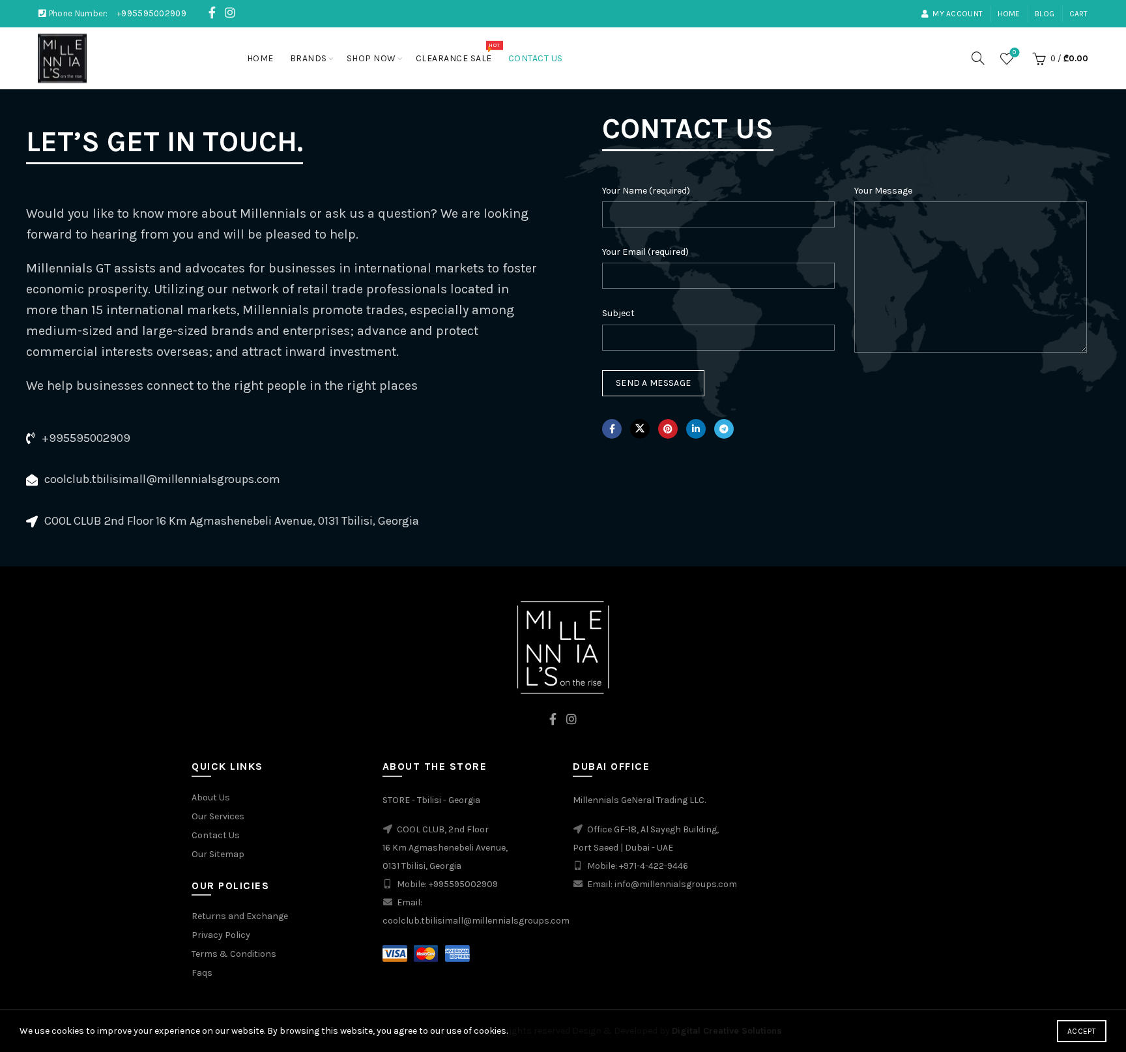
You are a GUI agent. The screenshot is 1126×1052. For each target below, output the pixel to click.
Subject (618, 313)
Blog (1044, 13)
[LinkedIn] (696, 429)
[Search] (978, 58)
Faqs (202, 972)
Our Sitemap (218, 854)
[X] (640, 429)
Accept (1081, 1031)
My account (957, 13)
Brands (308, 58)
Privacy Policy (221, 935)
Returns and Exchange (240, 916)
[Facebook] (612, 429)
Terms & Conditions (234, 953)
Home (1009, 13)
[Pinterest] (668, 429)
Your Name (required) (646, 190)
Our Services (218, 816)
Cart (1078, 13)
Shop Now (371, 58)
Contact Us (535, 58)
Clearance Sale (458, 53)
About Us (211, 797)
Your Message (883, 190)
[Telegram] (724, 429)
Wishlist (1014, 52)
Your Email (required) (645, 251)
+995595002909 (151, 13)
